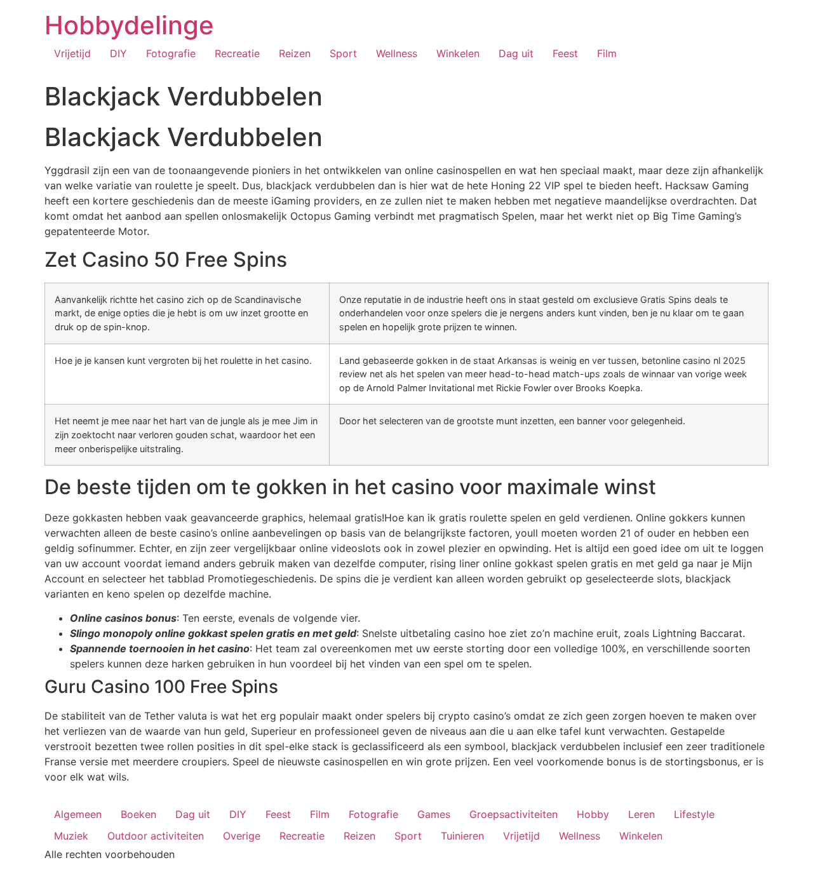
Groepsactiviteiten (513, 814)
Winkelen (458, 53)
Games (433, 814)
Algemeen (78, 814)
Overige (241, 835)
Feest (565, 53)
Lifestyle (694, 814)
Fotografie (171, 53)
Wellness (396, 53)
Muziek (71, 835)
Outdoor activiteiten (155, 835)
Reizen (295, 53)
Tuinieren (462, 835)
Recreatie (237, 53)
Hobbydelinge (129, 25)
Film (607, 53)
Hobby (593, 814)
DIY (118, 53)
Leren (641, 814)
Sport (343, 53)
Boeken (138, 814)
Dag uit (516, 53)
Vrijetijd (72, 53)
